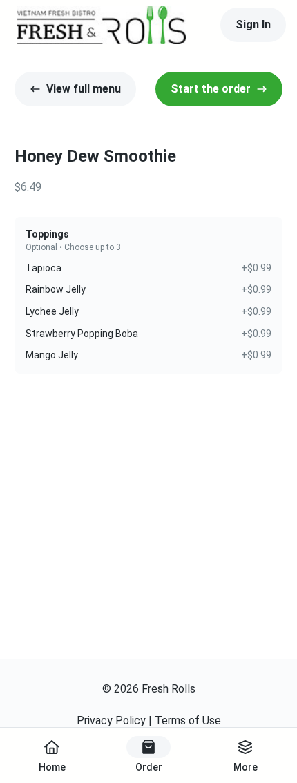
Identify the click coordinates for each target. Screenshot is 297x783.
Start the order (211, 88)
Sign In (253, 24)
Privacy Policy (111, 720)
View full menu (83, 88)
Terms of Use (188, 720)
